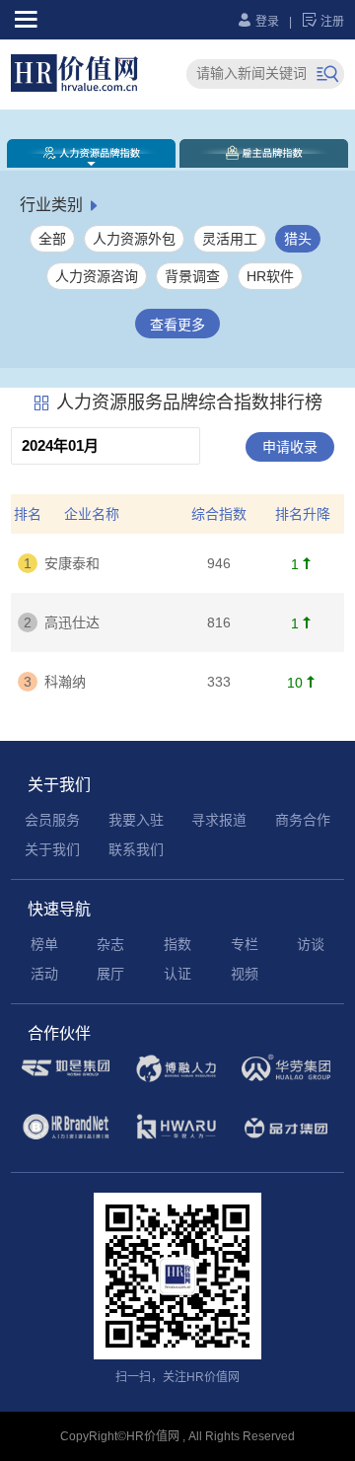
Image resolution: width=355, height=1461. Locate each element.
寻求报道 (219, 820)
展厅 (110, 974)
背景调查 (192, 276)
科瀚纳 (65, 682)
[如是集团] (65, 1078)
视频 (244, 974)
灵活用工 (229, 239)
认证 (177, 974)
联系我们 (136, 849)
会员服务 (52, 820)
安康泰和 (72, 563)
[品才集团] (285, 1138)
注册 (323, 22)
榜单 (44, 944)
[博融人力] (176, 1079)
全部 (52, 239)
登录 (258, 22)
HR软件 (270, 276)
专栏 (244, 944)
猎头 (298, 239)
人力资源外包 (134, 239)
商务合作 (302, 820)
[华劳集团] (285, 1078)
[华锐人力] (176, 1138)
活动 (44, 974)
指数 (177, 944)
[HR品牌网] (65, 1137)
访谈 (310, 944)
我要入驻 (136, 820)
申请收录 (290, 447)
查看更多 (177, 324)
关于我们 (52, 849)
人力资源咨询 (96, 276)
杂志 (110, 944)
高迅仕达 (72, 622)
